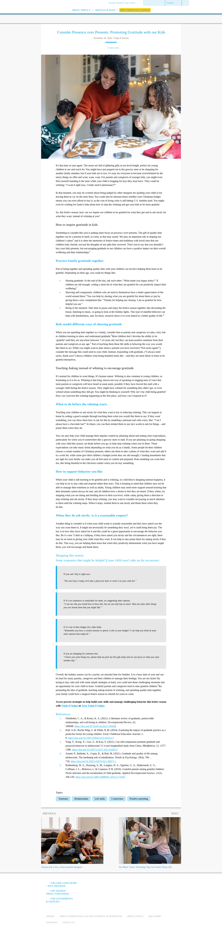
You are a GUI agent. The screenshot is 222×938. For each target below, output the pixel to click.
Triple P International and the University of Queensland (91, 916)
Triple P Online (69, 705)
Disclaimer (155, 916)
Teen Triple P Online (93, 705)
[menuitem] (123, 3)
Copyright (51, 922)
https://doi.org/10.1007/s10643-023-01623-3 (91, 738)
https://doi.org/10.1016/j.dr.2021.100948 (95, 726)
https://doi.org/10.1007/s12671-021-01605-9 (95, 749)
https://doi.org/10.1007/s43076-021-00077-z (93, 761)
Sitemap (50, 916)
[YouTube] (149, 885)
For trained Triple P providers (57, 892)
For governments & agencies (59, 900)
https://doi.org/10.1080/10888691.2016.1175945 (100, 777)
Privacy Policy (135, 916)
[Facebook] (140, 885)
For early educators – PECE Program (61, 884)
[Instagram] (158, 885)
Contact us (69, 922)
